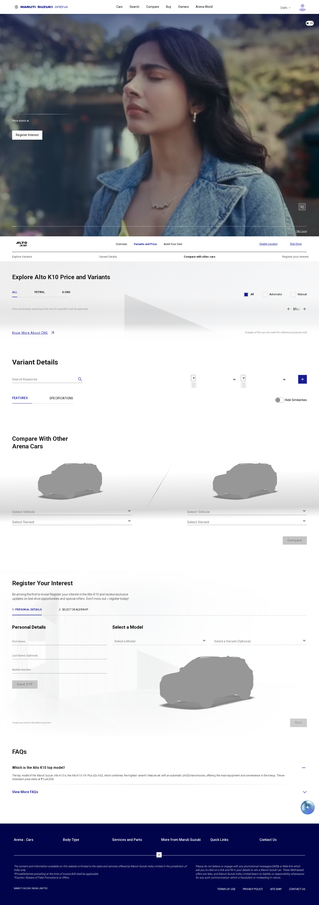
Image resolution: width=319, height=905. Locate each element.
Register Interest (27, 135)
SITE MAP (276, 889)
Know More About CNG (30, 333)
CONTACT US (297, 889)
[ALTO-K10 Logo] (25, 244)
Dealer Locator (269, 243)
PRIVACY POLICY (253, 889)
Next (298, 722)
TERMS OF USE (226, 889)
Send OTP (25, 684)
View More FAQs (25, 792)
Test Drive (296, 243)
